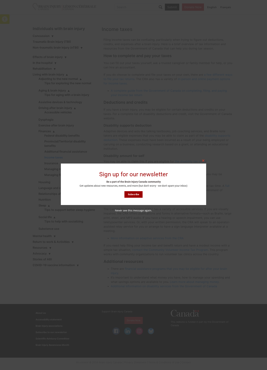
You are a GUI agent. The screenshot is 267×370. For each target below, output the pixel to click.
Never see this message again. (133, 210)
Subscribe (133, 194)
